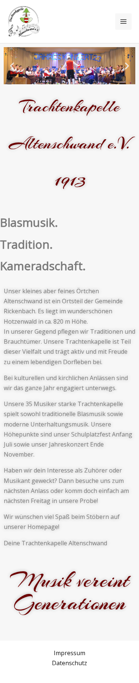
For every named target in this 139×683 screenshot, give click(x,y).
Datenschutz (69, 663)
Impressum (69, 653)
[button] (12, 66)
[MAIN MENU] (123, 21)
